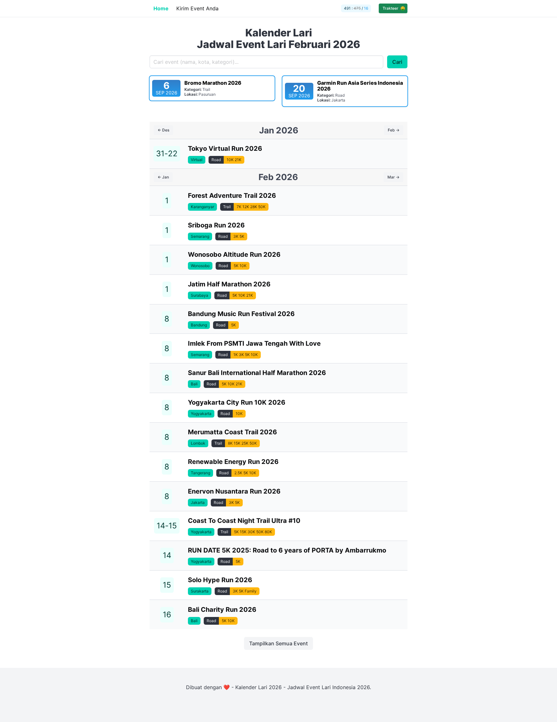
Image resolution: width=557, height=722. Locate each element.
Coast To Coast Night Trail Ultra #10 (244, 521)
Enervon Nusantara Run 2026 (234, 491)
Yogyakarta (201, 413)
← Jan (163, 177)
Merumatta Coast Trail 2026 (232, 432)
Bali (194, 383)
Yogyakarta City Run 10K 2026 (236, 402)
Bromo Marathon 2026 (212, 83)
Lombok (198, 443)
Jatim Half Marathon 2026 (229, 284)
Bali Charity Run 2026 (222, 609)
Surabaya (199, 295)
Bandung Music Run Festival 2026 (241, 314)
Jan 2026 (278, 130)
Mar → (393, 177)
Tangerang (200, 472)
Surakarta (200, 591)
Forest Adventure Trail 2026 (232, 195)
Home (161, 8)
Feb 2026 (278, 177)
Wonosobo (200, 265)
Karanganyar (202, 206)
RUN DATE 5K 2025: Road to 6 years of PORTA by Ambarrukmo (287, 550)
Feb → (393, 130)
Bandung (199, 324)
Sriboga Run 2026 (216, 225)
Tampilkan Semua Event (278, 643)
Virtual (196, 159)
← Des (163, 130)
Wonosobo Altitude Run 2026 (234, 254)
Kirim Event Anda (197, 8)
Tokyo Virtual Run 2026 (225, 148)
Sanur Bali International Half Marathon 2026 (257, 373)
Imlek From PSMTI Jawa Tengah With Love (254, 343)
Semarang (200, 236)
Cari (397, 62)
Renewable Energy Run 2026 (233, 462)
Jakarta (198, 502)
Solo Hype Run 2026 (220, 580)
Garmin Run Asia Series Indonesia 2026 (360, 86)
